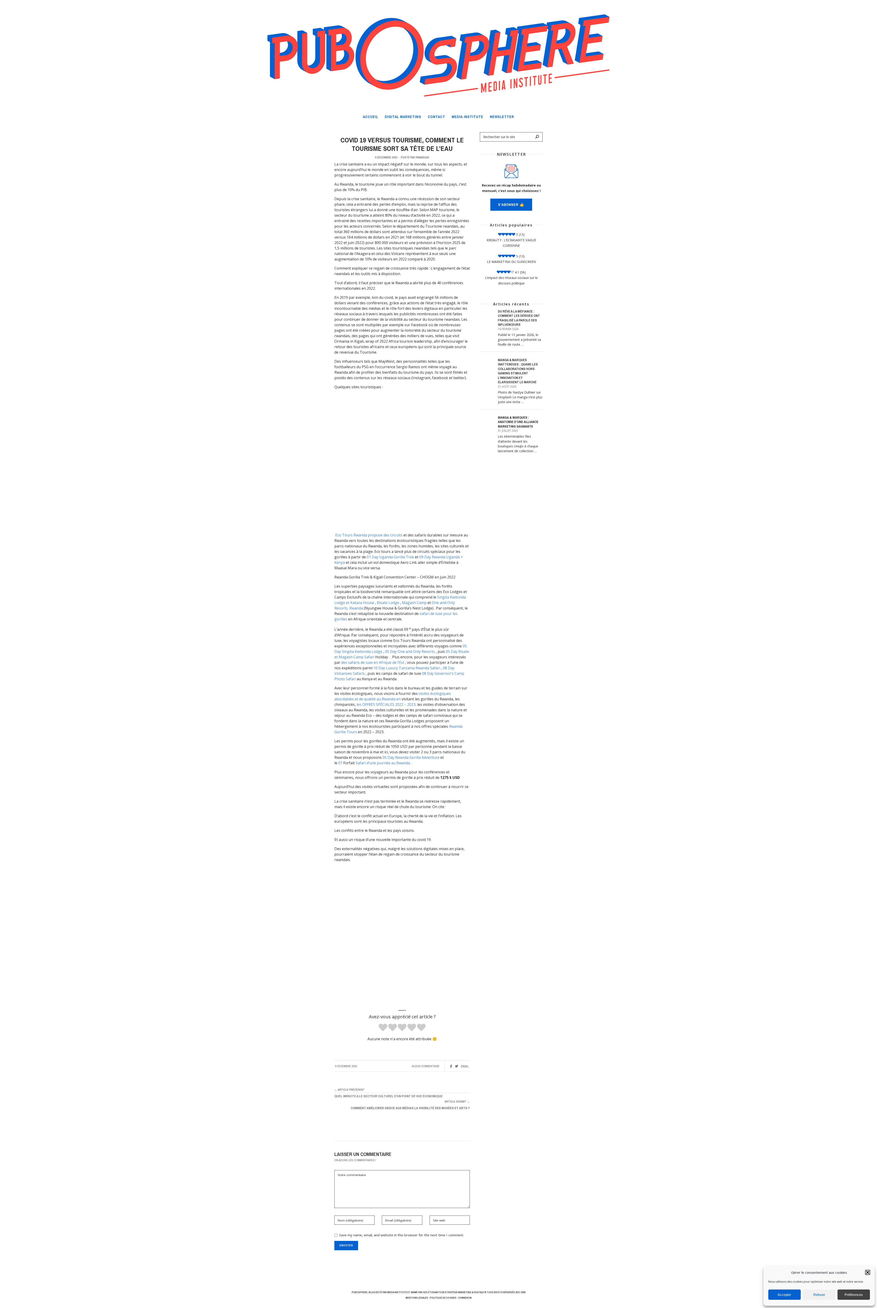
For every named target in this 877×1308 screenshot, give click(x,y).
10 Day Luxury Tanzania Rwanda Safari (406, 667)
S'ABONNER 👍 (511, 204)
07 (340, 762)
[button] (867, 1272)
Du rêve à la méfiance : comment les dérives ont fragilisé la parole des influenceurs (519, 318)
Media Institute (397, 1292)
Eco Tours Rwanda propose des (362, 535)
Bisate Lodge (388, 602)
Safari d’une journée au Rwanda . (384, 762)
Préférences (854, 1295)
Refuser (819, 1295)
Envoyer (346, 1245)
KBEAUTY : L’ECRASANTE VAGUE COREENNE (511, 243)
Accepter (784, 1295)
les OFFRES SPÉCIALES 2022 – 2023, (386, 704)
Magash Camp (414, 602)
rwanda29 (422, 157)
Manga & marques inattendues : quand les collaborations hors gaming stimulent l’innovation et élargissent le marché (518, 371)
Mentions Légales (417, 1297)
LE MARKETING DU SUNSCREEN (511, 262)
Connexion (465, 1297)
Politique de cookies (443, 1297)
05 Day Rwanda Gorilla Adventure (411, 757)
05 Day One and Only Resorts (410, 651)
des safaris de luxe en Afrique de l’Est (372, 662)
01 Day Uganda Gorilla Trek (390, 556)
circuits (396, 535)
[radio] (383, 1027)
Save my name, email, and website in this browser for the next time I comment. (401, 1235)
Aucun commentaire (425, 1066)
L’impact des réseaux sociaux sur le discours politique (511, 280)
